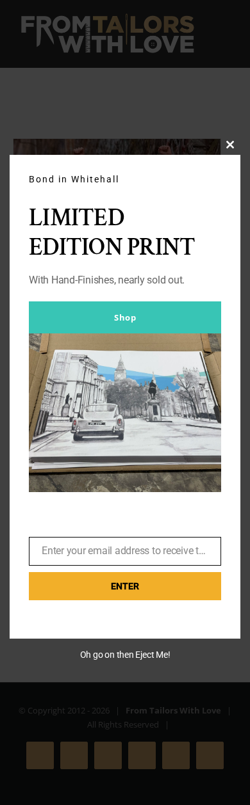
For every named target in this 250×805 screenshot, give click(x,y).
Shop (125, 317)
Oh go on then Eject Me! (125, 655)
